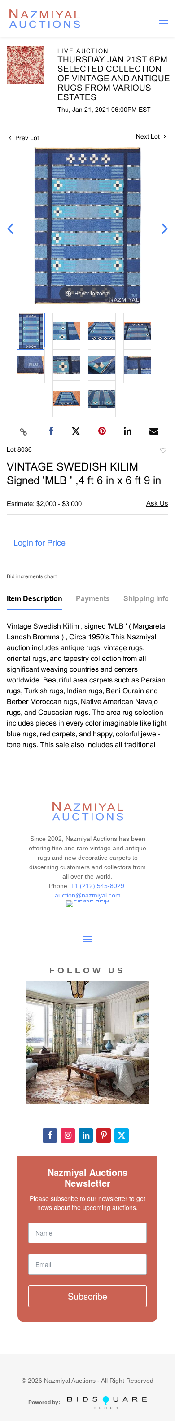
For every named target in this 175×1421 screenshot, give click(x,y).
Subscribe (87, 1295)
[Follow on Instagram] (68, 1135)
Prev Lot (26, 138)
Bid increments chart (32, 577)
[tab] (34, 602)
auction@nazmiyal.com (88, 895)
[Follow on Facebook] (50, 1135)
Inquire (157, 504)
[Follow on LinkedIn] (86, 1135)
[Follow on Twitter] (121, 1135)
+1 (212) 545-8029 (98, 885)
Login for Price (39, 543)
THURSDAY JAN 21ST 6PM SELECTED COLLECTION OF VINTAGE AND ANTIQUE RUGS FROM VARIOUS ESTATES (113, 79)
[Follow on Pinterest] (103, 1135)
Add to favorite (163, 452)
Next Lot (149, 137)
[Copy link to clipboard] (23, 431)
